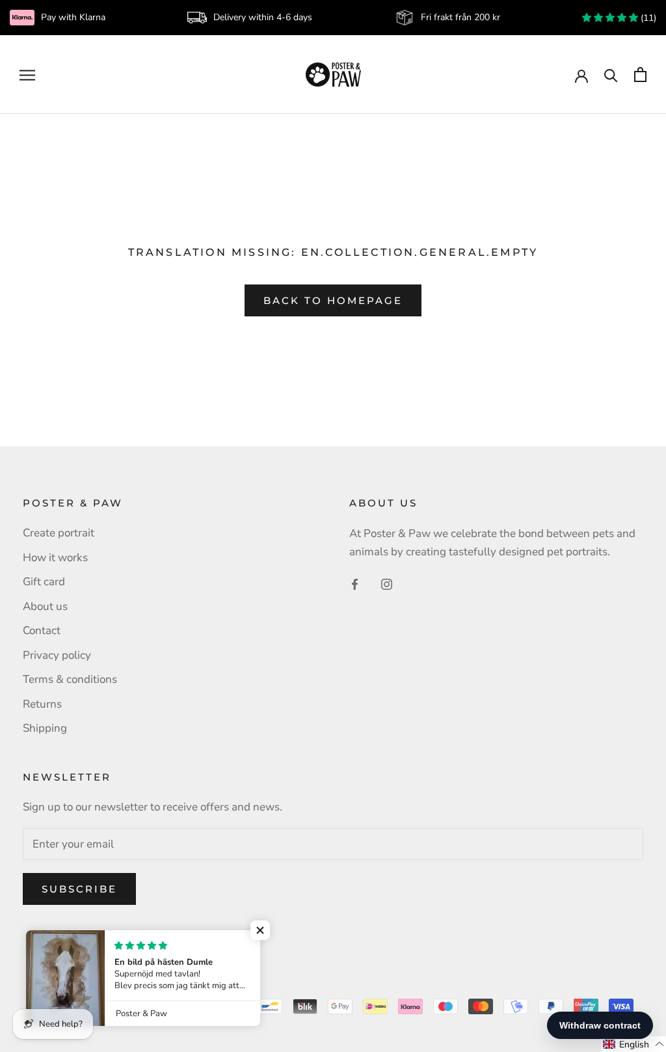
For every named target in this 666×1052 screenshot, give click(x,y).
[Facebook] (354, 583)
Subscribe (79, 889)
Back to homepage (333, 300)
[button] (260, 930)
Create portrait (58, 532)
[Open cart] (640, 74)
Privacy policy (57, 655)
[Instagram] (386, 583)
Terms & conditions (70, 679)
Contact (41, 630)
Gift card (44, 581)
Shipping (45, 728)
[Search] (611, 74)
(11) (647, 18)
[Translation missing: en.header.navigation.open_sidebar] (27, 74)
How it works (55, 557)
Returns (42, 704)
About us (45, 606)
